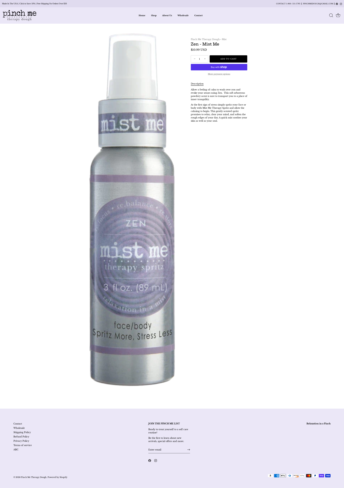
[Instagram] (341, 4)
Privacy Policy (21, 441)
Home (142, 15)
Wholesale (183, 15)
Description (197, 83)
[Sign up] (188, 449)
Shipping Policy (22, 432)
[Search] (331, 15)
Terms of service (22, 445)
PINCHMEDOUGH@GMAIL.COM (318, 4)
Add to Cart (228, 59)
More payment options (219, 74)
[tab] (198, 83)
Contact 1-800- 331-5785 (288, 4)
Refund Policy (21, 436)
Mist (224, 39)
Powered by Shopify (57, 477)
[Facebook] (337, 4)
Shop (154, 15)
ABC (15, 449)
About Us (167, 15)
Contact (198, 15)
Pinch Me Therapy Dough (205, 39)
